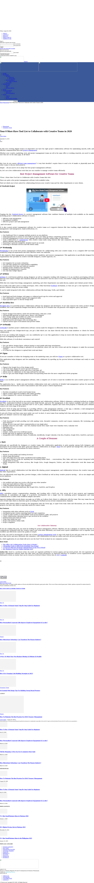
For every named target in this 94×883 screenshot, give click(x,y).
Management (6, 102)
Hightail (2, 470)
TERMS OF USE (7, 38)
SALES (8, 85)
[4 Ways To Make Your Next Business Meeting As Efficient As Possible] (8, 652)
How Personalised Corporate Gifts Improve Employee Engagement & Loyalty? (24, 622)
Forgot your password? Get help (7, 48)
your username (17, 44)
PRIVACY (5, 36)
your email (16, 52)
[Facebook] (2, 143)
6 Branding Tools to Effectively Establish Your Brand (20, 546)
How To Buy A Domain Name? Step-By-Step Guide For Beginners (20, 605)
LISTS (7, 97)
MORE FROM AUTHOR (18, 588)
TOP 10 (8, 96)
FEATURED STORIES (11, 98)
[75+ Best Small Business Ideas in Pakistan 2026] (3, 813)
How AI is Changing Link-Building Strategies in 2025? (16, 673)
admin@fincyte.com (10, 872)
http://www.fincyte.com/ (5, 583)
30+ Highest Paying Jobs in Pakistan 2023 (12, 827)
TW (58, 555)
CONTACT (6, 34)
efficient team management (26, 163)
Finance (2, 636)
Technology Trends (7, 127)
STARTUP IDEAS (7, 90)
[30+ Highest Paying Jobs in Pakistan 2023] (3, 824)
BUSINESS (6, 74)
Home (1, 102)
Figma (61, 356)
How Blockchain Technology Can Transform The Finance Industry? (20, 639)
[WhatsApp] (23, 143)
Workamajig (4, 251)
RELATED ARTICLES (6, 588)
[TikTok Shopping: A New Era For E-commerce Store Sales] (3, 749)
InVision (3, 277)
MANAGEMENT (10, 80)
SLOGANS (8, 82)
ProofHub (3, 401)
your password (17, 45)
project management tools (47, 534)
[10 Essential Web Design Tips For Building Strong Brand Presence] (8, 686)
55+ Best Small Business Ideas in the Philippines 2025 (16, 838)
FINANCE (11, 77)
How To (2, 602)
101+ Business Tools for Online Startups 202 (17, 549)
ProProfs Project (17, 214)
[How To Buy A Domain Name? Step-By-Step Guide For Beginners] (8, 601)
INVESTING (12, 78)
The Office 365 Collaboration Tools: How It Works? (20, 544)
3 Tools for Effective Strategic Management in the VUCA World (24, 547)
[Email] (34, 143)
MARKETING (6, 84)
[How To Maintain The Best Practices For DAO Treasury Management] (12, 712)
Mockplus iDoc (5, 306)
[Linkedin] (18, 143)
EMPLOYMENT (13, 81)
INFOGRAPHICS (10, 93)
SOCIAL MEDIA (10, 88)
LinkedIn (64, 555)
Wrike (2, 380)
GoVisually (3, 328)
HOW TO (8, 92)
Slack (58, 446)
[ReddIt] (28, 143)
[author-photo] (3, 580)
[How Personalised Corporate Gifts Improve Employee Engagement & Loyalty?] (8, 618)
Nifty (1, 493)
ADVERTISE (6, 877)
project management (30, 150)
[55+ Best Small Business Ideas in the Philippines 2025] (3, 835)
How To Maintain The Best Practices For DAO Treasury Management (21, 717)
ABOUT (5, 33)
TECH (4, 89)
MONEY (8, 76)
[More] (39, 143)
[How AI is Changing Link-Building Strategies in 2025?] (8, 669)
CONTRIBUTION (7, 878)
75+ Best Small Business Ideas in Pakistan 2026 (14, 816)
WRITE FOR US (7, 37)
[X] (7, 143)
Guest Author (3, 136)
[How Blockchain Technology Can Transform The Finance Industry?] (8, 635)
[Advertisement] (47, 114)
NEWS (4, 94)
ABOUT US (6, 875)
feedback (54, 285)
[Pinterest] (13, 143)
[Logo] (19, 71)
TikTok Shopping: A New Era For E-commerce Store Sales (17, 751)
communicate (23, 240)
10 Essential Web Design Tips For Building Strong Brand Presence (20, 690)
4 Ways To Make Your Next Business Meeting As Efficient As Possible (20, 656)
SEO (7, 86)
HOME (4, 73)
